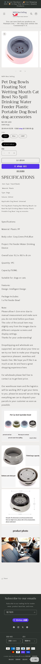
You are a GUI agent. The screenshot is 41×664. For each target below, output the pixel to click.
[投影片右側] (25, 71)
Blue (13, 136)
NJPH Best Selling (14, 656)
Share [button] (6, 578)
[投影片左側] (16, 71)
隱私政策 (11, 659)
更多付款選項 (20, 171)
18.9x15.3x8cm (9, 144)
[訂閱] (34, 612)
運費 (8, 124)
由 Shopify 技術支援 (24, 656)
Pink (5, 136)
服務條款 (18, 659)
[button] (4, 14)
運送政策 (24, 659)
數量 (3, 149)
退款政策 (34, 656)
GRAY (23, 136)
